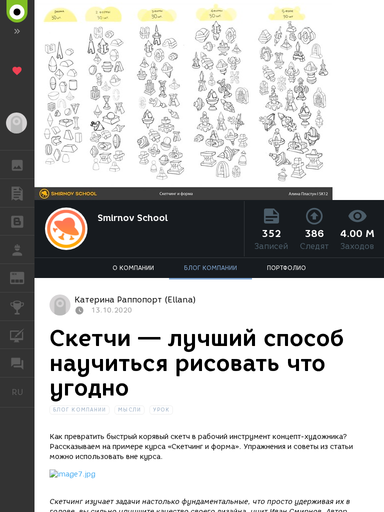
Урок (161, 409)
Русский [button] (23, 392)
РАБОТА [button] (17, 250)
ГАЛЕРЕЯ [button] (17, 164)
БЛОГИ (17, 222)
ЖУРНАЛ (23, 277)
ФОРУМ (17, 363)
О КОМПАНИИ (133, 268)
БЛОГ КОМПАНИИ (210, 268)
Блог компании (79, 409)
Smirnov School (133, 218)
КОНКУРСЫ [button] (17, 306)
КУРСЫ (17, 335)
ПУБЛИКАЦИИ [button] (17, 193)
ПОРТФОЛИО (286, 268)
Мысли (129, 409)
